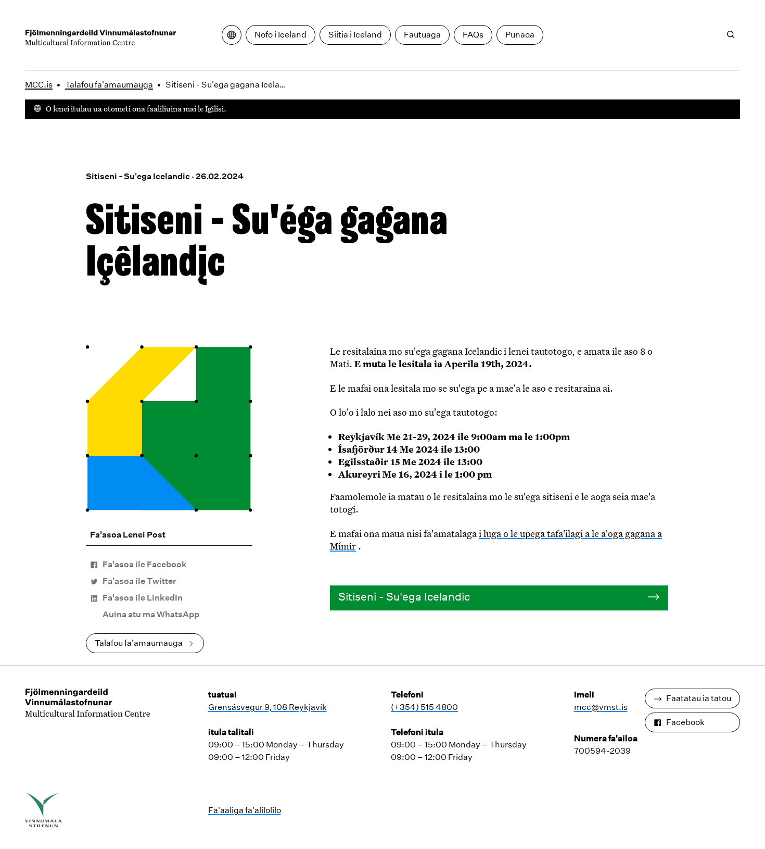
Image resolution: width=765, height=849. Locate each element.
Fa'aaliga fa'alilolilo (244, 810)
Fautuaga (422, 35)
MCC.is (39, 85)
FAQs (473, 35)
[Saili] (730, 34)
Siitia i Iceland (355, 35)
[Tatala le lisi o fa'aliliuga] (231, 35)
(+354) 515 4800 (424, 707)
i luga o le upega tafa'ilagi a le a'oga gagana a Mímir (496, 539)
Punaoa (519, 35)
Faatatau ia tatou (698, 698)
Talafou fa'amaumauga (109, 85)
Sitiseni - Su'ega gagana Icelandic (228, 85)
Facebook (685, 722)
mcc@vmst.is (601, 707)
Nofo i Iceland (280, 35)
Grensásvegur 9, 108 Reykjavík (267, 707)
